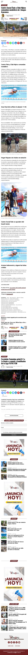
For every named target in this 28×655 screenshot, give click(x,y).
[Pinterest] (18, 43)
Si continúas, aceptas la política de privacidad (12, 432)
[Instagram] (8, 43)
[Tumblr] (21, 43)
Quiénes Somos (10, 646)
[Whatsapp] (10, 43)
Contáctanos (17, 646)
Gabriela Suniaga (9, 367)
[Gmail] (23, 43)
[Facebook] (2, 43)
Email (2, 427)
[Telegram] (13, 43)
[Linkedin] (16, 43)
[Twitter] (5, 43)
